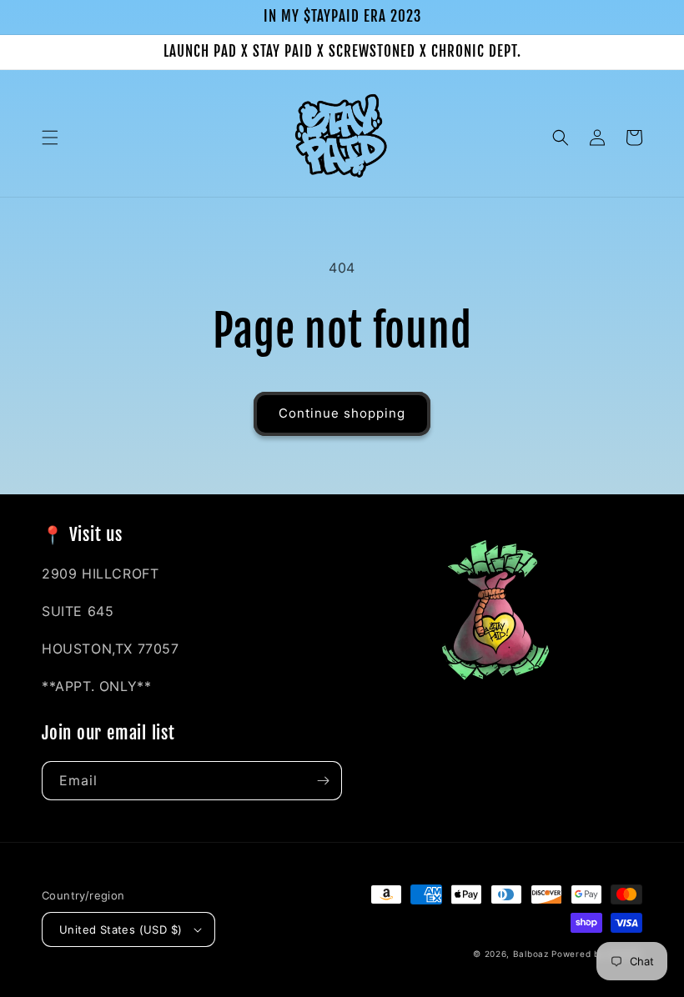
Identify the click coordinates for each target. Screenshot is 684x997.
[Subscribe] (322, 780)
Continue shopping (342, 413)
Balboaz (532, 954)
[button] (50, 137)
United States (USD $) (120, 929)
